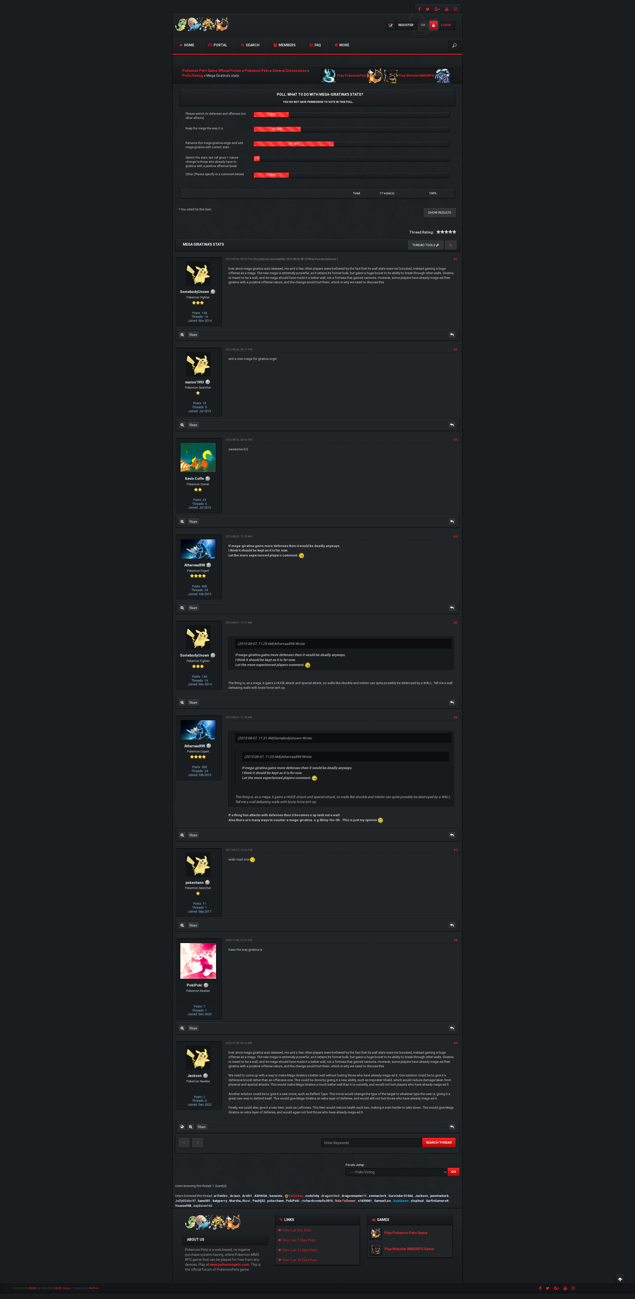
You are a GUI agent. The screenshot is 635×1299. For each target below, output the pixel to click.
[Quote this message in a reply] (452, 334)
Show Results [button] (439, 212)
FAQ (317, 45)
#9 (455, 1043)
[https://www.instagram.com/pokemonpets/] (456, 8)
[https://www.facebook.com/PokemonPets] (418, 8)
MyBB (32, 1288)
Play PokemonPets (351, 76)
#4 (455, 536)
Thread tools (424, 245)
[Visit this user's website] (182, 1126)
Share (193, 334)
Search (252, 45)
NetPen (94, 1288)
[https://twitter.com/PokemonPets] (427, 8)
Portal (220, 45)
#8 (455, 940)
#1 (455, 259)
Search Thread (439, 1142)
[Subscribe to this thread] (450, 245)
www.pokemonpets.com (229, 1265)
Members (287, 45)
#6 (455, 717)
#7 (455, 850)
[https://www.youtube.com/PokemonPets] (447, 8)
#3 (455, 439)
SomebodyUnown (325, 259)
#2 (455, 349)
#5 (455, 622)
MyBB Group (62, 1288)
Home (188, 45)
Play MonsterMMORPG (416, 76)
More (344, 45)
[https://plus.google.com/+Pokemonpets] (437, 8)
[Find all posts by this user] (182, 334)
